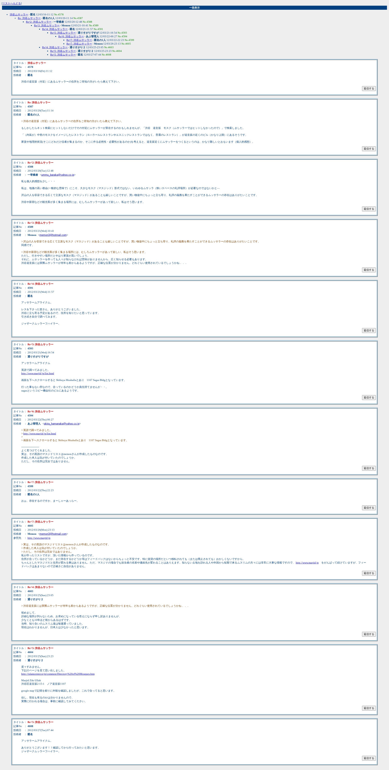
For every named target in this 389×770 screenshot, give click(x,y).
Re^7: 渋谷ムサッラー (79, 40)
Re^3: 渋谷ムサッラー (47, 25)
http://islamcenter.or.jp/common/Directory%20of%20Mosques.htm (58, 673)
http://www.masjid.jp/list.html (37, 373)
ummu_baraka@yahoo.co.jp (57, 174)
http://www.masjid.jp (39, 537)
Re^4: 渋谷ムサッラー (55, 29)
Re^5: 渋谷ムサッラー (63, 32)
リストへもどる (11, 3)
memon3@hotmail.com (53, 234)
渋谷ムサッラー (19, 14)
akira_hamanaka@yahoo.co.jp (61, 423)
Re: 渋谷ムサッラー (29, 18)
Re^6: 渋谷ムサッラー (71, 36)
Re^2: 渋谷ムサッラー (38, 21)
